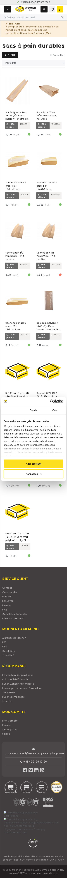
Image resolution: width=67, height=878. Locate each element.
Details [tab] (33, 410)
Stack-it (7, 701)
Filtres (11, 55)
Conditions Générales (14, 614)
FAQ (4, 609)
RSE (4, 642)
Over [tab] (55, 410)
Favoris (6, 725)
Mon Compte (10, 720)
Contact (7, 587)
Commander (9, 592)
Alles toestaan (33, 463)
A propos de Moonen (14, 637)
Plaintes (6, 605)
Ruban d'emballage (13, 696)
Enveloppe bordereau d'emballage (22, 688)
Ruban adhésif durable (15, 679)
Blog (4, 646)
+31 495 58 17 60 (34, 761)
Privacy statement (13, 618)
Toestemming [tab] (12, 410)
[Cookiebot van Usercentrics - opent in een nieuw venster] (49, 402)
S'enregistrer (9, 729)
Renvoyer (7, 600)
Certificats (8, 651)
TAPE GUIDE (8, 692)
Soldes (6, 733)
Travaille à (8, 655)
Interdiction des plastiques (17, 675)
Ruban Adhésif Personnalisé (18, 683)
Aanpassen (32, 474)
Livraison (7, 596)
